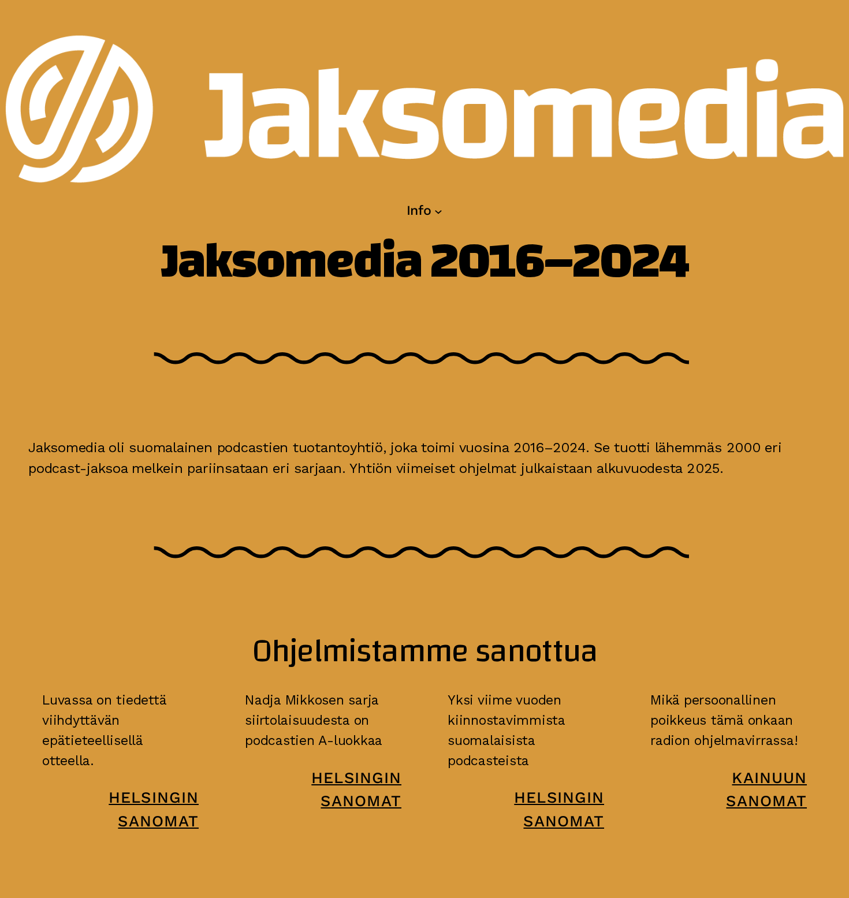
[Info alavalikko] (438, 211)
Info (419, 210)
